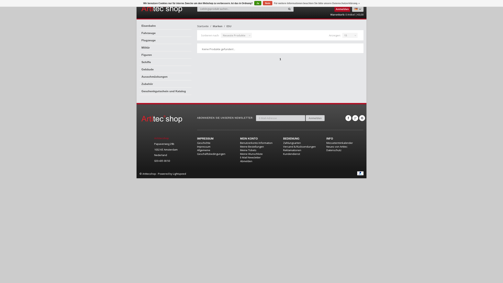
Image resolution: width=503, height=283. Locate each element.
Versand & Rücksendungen (299, 146)
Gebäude (147, 69)
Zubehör (147, 83)
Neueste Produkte (234, 35)
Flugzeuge (148, 40)
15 (345, 35)
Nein (267, 3)
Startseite (203, 26)
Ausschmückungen (154, 76)
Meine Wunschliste (251, 154)
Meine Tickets (248, 150)
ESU (229, 26)
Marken (217, 26)
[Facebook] (348, 118)
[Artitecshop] (154, 8)
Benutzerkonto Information (256, 143)
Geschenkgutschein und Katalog (163, 91)
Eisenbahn (148, 25)
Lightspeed (179, 173)
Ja (257, 3)
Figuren (146, 54)
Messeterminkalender (339, 143)
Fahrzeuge (148, 33)
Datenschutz (333, 150)
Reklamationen (292, 150)
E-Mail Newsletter (250, 157)
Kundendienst (291, 154)
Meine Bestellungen (252, 146)
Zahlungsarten (292, 143)
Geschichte (203, 143)
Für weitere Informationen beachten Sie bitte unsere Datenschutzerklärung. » (317, 3)
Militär (145, 47)
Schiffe (146, 62)
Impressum (203, 146)
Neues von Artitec (336, 146)
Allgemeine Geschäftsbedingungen (211, 152)
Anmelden (315, 118)
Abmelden (246, 161)
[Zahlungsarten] (360, 173)
